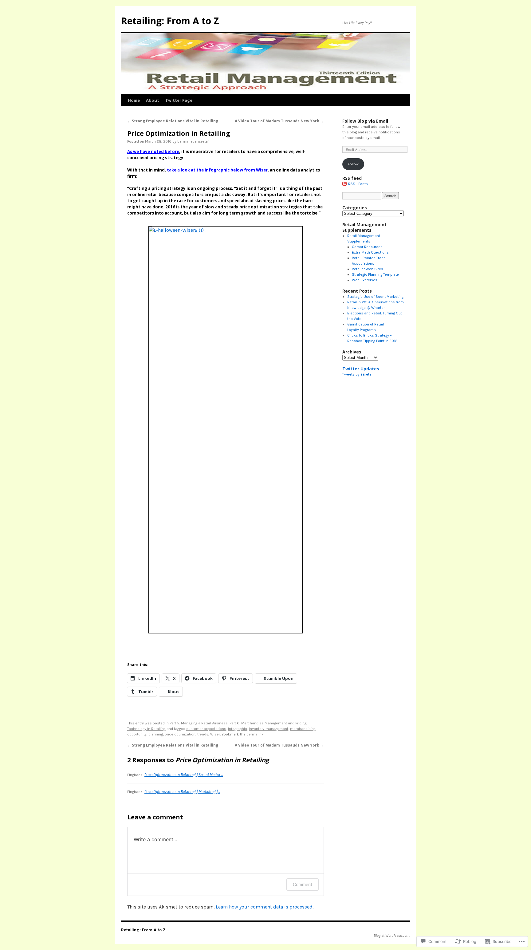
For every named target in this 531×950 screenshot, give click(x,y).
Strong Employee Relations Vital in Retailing (172, 121)
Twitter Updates (360, 369)
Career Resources (367, 247)
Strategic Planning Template (375, 274)
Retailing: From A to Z (170, 20)
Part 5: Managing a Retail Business (199, 723)
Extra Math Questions (370, 252)
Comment (302, 884)
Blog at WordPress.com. (392, 935)
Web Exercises (364, 280)
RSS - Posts (358, 184)
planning (155, 734)
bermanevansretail (193, 141)
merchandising (303, 729)
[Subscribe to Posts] (344, 184)
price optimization (180, 734)
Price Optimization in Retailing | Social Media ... (183, 774)
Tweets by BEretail (357, 374)
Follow (353, 164)
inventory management (268, 729)
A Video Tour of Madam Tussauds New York (279, 121)
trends (202, 734)
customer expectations (206, 729)
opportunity (137, 734)
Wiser (262, 170)
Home (134, 100)
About (152, 100)
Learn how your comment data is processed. (264, 907)
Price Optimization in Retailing (178, 133)
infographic (237, 729)
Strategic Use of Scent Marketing (375, 296)
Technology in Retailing (146, 729)
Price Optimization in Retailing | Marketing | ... (182, 791)
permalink (255, 734)
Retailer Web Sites (367, 269)
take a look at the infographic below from (211, 170)
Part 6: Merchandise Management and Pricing (268, 723)
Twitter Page (178, 100)
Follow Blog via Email (365, 121)
